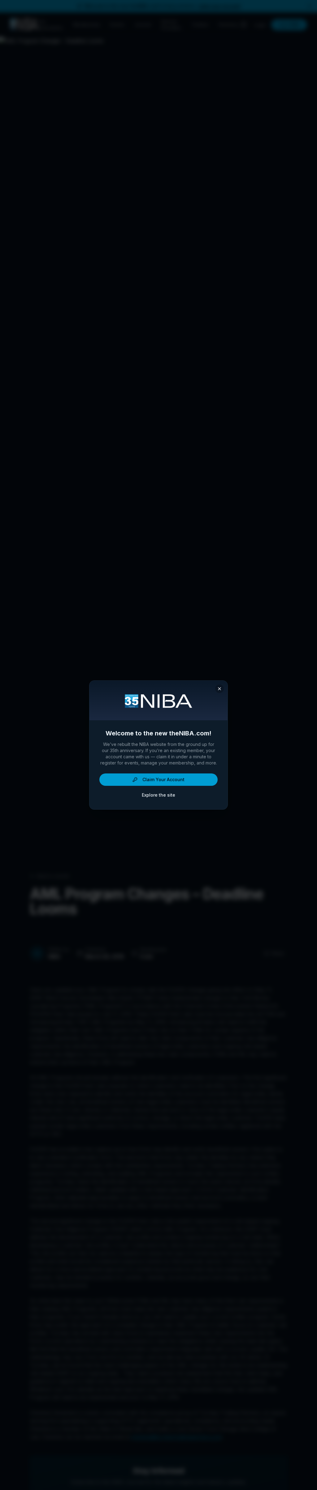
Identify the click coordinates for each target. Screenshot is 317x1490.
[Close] (219, 688)
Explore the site (158, 795)
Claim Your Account (163, 779)
